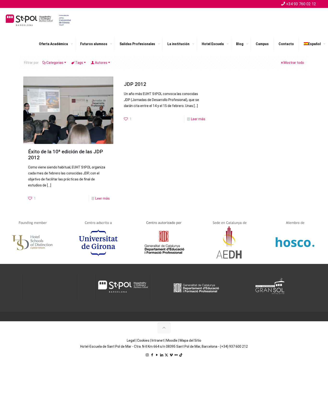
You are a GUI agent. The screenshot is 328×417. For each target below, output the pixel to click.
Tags (79, 63)
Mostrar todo (294, 63)
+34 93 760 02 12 (301, 4)
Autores (101, 63)
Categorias (54, 63)
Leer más (102, 198)
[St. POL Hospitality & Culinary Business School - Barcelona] (38, 20)
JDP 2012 (135, 84)
